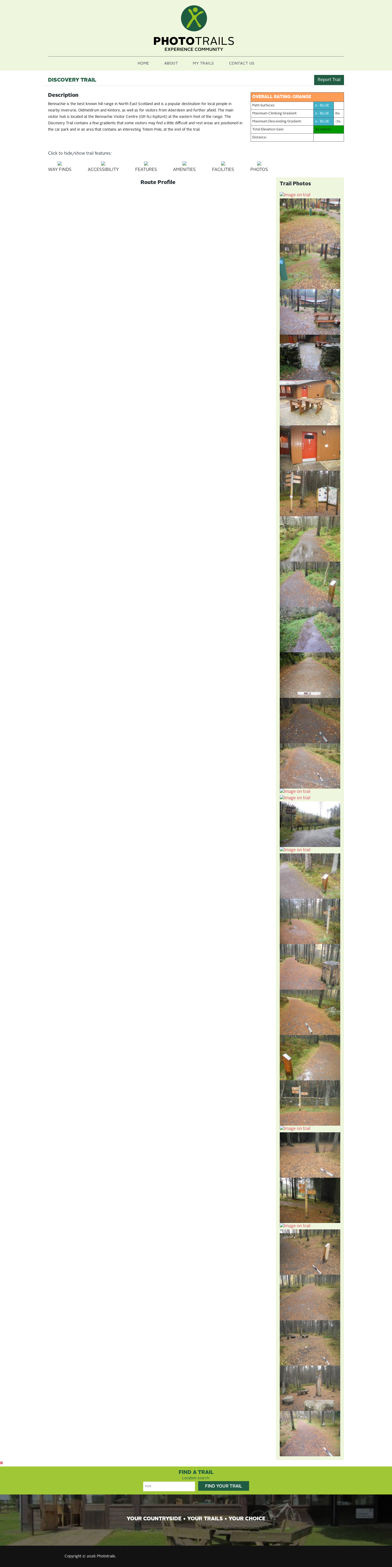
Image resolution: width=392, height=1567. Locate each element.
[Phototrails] (194, 28)
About (171, 63)
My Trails (203, 63)
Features (146, 170)
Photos (259, 170)
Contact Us (242, 63)
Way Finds (59, 170)
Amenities (184, 170)
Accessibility (103, 170)
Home (143, 63)
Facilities (223, 170)
